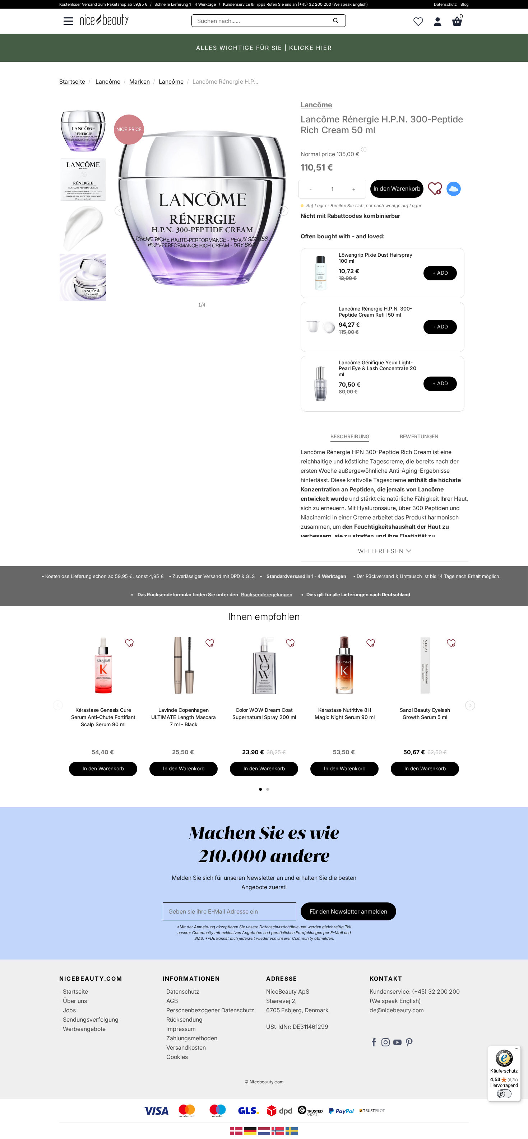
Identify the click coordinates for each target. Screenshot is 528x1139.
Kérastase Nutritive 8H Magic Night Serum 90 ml (345, 713)
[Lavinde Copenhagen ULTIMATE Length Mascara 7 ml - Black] (183, 665)
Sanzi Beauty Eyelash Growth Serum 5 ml (425, 713)
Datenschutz (445, 4)
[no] (279, 1130)
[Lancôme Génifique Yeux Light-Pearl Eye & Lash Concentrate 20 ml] (320, 383)
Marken (139, 81)
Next (282, 211)
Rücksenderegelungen (266, 594)
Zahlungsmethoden (191, 1038)
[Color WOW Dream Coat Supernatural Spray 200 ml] (264, 665)
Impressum (181, 1028)
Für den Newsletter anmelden (348, 911)
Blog (464, 4)
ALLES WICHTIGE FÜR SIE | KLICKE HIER (264, 47)
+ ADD (440, 273)
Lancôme (108, 81)
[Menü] (516, 1050)
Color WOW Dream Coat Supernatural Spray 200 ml (264, 713)
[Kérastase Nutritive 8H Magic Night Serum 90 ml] (344, 665)
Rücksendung (184, 1019)
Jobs (69, 1010)
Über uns (75, 1000)
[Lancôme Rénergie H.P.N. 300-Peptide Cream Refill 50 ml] (320, 326)
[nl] (265, 1130)
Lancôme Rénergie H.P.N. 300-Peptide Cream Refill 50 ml (375, 311)
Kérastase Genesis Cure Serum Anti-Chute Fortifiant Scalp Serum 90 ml (103, 717)
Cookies (177, 1056)
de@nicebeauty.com (397, 1010)
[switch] (504, 1093)
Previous (121, 211)
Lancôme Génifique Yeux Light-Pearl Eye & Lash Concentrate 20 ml (377, 368)
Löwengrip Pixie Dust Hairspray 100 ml (375, 258)
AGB (172, 1000)
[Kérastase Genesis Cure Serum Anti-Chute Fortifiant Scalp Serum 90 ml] (103, 665)
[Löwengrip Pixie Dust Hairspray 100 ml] (320, 272)
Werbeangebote (84, 1028)
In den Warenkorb (397, 188)
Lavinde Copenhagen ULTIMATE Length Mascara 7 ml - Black (183, 717)
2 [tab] (268, 789)
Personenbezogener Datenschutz (210, 1010)
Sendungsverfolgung (91, 1019)
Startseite (72, 81)
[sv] (292, 1130)
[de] (251, 1130)
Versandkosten (186, 1047)
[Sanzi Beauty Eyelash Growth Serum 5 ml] (425, 665)
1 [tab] (261, 789)
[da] (237, 1130)
